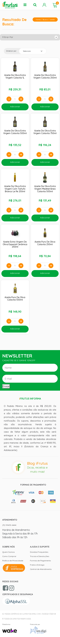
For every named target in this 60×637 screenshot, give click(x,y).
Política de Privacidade (12, 560)
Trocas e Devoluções (39, 556)
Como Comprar (9, 556)
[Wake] (9, 629)
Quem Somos (8, 552)
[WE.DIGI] (38, 630)
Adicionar (15, 106)
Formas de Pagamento (40, 560)
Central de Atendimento (41, 569)
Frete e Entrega (37, 565)
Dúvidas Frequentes (39, 552)
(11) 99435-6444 (9, 525)
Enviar (6, 386)
